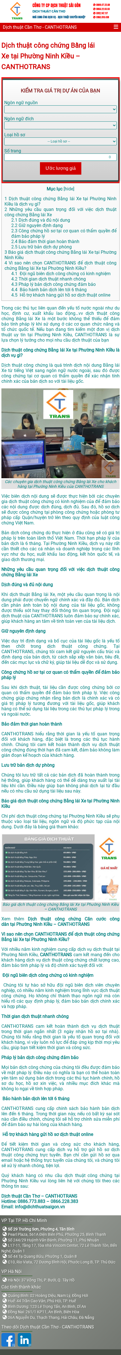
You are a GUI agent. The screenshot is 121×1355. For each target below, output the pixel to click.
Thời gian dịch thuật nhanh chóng (48, 279)
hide (69, 189)
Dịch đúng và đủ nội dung (40, 220)
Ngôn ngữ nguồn (21, 102)
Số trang (12, 150)
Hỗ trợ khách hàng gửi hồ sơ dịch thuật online (60, 295)
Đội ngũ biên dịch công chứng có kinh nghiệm (61, 273)
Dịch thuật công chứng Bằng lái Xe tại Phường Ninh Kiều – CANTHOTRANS (48, 56)
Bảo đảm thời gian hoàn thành (45, 241)
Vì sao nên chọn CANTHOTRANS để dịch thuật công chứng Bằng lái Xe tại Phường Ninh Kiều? (60, 265)
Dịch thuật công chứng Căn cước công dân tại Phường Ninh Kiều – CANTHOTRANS (60, 921)
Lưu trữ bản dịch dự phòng (41, 247)
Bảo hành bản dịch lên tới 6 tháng (49, 289)
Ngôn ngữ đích (19, 118)
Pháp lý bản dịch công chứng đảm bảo (53, 284)
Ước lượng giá (61, 168)
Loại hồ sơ (14, 134)
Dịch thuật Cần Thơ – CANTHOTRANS (39, 1196)
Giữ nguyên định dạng (37, 225)
